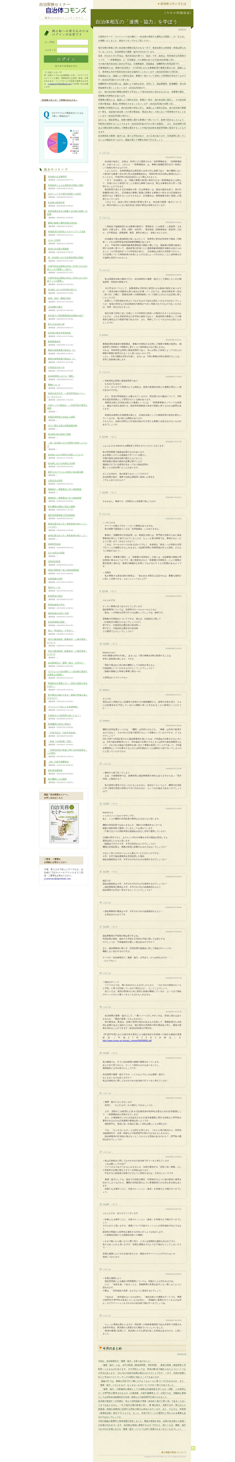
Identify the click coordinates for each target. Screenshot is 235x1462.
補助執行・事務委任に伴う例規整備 (64, 491)
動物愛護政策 (60, 343)
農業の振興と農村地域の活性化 (62, 224)
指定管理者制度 (60, 772)
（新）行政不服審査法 (60, 763)
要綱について (60, 386)
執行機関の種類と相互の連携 (61, 508)
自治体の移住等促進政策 (60, 334)
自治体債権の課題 (60, 623)
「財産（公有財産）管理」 (60, 743)
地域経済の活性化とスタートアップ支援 (66, 233)
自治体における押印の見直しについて (65, 456)
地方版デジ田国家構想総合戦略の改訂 (65, 317)
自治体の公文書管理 (60, 178)
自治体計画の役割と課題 (59, 435)
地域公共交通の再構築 (60, 250)
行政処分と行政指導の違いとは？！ (64, 717)
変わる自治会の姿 (60, 325)
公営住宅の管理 (60, 482)
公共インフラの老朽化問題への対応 (64, 195)
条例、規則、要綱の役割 (60, 300)
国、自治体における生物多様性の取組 (65, 259)
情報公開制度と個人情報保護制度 (63, 571)
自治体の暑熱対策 (60, 204)
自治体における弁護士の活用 (61, 465)
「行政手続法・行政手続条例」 (62, 734)
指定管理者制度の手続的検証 (61, 516)
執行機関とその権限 (60, 780)
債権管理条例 (60, 545)
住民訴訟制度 (60, 563)
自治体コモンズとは (173, 3)
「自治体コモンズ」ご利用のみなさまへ (58, 100)
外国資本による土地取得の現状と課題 (65, 187)
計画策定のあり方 (60, 369)
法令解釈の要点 (60, 308)
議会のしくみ (60, 589)
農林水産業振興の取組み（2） (61, 351)
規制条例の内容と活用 (60, 615)
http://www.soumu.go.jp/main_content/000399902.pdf (127, 1040)
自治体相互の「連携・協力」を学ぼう (66, 664)
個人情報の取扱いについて (173, 1452)
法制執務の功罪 (60, 580)
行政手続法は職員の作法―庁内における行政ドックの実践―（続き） (67, 269)
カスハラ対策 (60, 241)
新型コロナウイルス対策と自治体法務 (65, 473)
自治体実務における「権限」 (61, 377)
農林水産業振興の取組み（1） (61, 360)
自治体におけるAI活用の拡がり (62, 291)
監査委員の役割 (60, 597)
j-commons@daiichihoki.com (59, 84)
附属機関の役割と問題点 (60, 725)
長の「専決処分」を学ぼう (61, 632)
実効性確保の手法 (60, 606)
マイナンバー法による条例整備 (63, 708)
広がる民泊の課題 (56, 554)
